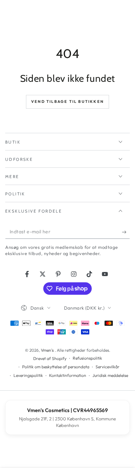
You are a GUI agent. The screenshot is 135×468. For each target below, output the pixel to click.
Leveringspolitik (28, 375)
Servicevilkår (107, 366)
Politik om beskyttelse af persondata (55, 366)
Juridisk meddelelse (110, 375)
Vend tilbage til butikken (67, 101)
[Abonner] (126, 232)
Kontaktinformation (67, 375)
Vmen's (48, 350)
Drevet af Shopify (49, 358)
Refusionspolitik (87, 358)
